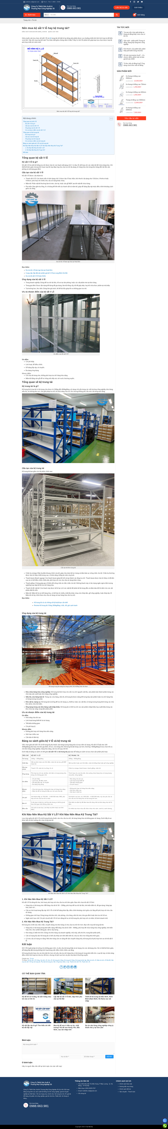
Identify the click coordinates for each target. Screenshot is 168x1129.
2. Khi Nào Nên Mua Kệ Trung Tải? (35, 150)
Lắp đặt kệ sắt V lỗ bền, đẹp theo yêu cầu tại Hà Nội (68, 998)
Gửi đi (109, 1056)
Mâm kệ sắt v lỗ (91, 960)
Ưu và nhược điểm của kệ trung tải (35, 141)
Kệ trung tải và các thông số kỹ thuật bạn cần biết (51, 602)
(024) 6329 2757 (90, 1088)
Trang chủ (26, 20)
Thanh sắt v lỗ (86, 962)
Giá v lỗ (50, 960)
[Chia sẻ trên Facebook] (61, 967)
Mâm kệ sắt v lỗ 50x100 (104, 960)
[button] (31, 15)
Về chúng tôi (82, 1093)
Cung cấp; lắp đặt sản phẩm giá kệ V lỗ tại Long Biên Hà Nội (46, 273)
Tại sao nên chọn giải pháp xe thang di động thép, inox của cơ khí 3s (134, 34)
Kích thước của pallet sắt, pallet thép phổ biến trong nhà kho (134, 50)
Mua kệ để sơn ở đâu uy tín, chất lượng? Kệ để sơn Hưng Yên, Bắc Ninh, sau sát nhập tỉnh (67, 1028)
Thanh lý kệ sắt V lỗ (75, 962)
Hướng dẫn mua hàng (126, 1086)
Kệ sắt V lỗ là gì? (30, 123)
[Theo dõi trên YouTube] (142, 2)
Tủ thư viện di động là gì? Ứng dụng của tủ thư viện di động (134, 64)
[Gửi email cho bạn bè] (68, 967)
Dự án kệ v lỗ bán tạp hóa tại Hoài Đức (39, 270)
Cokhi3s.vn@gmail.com (89, 1091)
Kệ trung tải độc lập (80, 960)
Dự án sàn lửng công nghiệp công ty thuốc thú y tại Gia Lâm (99, 1027)
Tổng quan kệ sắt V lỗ (30, 121)
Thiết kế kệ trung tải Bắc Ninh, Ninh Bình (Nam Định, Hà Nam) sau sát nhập (99, 999)
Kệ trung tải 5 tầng (69, 960)
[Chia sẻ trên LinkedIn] (75, 967)
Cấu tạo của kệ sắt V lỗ (32, 126)
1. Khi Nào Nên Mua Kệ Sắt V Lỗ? (35, 148)
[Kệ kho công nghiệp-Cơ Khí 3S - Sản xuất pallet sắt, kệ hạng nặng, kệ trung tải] (39, 7)
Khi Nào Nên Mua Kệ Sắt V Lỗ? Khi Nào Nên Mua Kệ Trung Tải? (43, 145)
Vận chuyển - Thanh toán (127, 1091)
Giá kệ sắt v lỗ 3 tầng (34, 960)
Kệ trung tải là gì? (30, 134)
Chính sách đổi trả (125, 1089)
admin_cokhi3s (42, 31)
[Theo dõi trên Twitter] (138, 2)
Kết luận (25, 152)
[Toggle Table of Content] (110, 118)
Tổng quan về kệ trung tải (31, 132)
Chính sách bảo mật (125, 1084)
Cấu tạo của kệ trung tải (32, 136)
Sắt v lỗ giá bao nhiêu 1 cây (61, 962)
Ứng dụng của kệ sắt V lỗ (32, 128)
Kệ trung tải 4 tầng (58, 960)
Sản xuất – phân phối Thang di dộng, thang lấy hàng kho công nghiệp (134, 42)
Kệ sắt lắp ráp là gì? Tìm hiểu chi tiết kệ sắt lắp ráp (36, 1027)
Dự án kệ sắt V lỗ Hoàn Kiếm (36, 276)
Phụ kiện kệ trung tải (46, 962)
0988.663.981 (74, 8)
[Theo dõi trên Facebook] (131, 2)
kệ (50, 38)
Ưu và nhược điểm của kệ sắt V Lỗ (35, 130)
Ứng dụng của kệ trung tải (32, 139)
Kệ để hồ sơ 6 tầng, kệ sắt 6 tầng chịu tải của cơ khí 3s (36, 998)
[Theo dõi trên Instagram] (135, 2)
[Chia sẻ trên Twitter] (64, 967)
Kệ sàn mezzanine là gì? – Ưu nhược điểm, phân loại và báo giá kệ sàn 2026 (134, 57)
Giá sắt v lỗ (43, 960)
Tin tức (34, 20)
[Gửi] (117, 15)
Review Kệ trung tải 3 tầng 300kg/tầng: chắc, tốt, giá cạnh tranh (55, 605)
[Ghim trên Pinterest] (71, 967)
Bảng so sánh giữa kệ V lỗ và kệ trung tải (35, 143)
